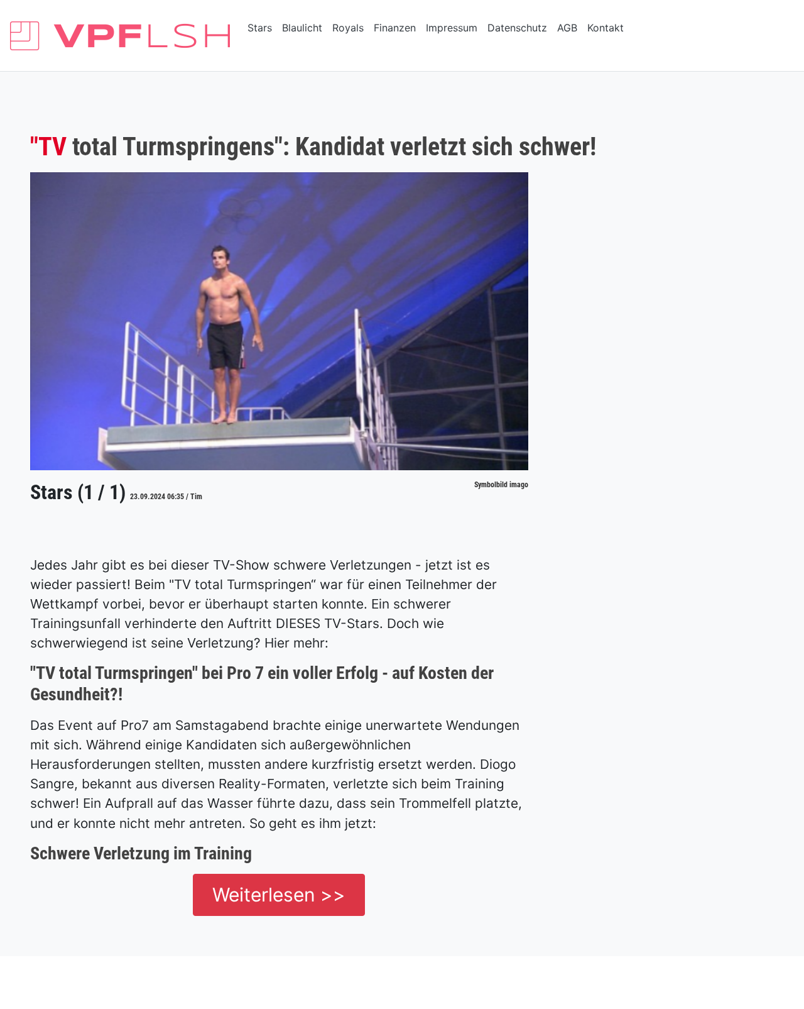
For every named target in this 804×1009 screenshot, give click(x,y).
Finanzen (395, 27)
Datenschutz (517, 27)
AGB (567, 27)
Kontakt (605, 27)
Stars (259, 27)
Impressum (451, 27)
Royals (348, 27)
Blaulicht (302, 27)
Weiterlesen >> (278, 894)
